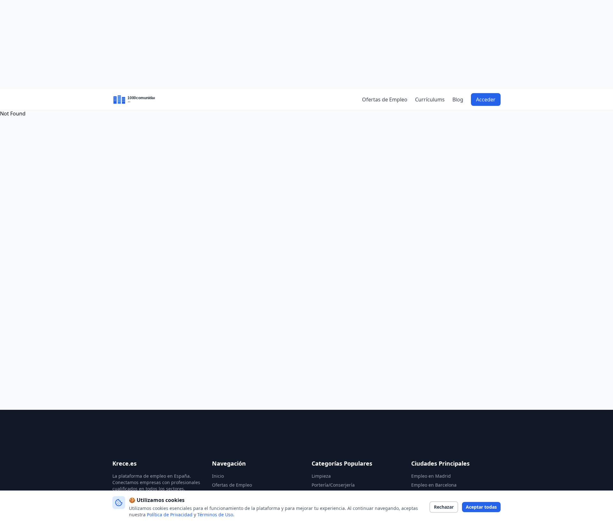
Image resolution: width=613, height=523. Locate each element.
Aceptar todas (481, 507)
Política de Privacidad (170, 515)
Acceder (486, 99)
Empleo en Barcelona (434, 485)
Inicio (218, 476)
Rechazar (444, 507)
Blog (457, 99)
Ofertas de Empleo (384, 99)
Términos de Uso (215, 515)
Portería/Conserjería (333, 485)
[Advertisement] (306, 44)
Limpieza (321, 476)
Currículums (430, 99)
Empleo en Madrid (431, 476)
